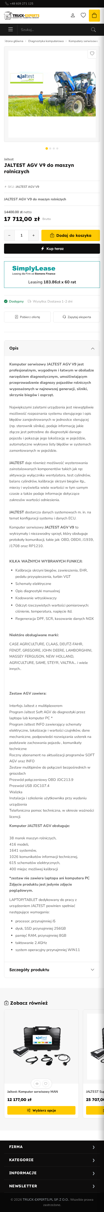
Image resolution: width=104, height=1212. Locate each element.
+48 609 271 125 (21, 3)
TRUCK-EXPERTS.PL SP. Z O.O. (46, 1199)
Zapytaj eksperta (79, 317)
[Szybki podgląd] (37, 1083)
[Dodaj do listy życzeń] (92, 54)
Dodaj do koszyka (73, 235)
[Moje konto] (73, 16)
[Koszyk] (94, 16)
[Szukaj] (93, 29)
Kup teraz (55, 248)
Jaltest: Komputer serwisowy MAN (32, 1092)
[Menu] (10, 30)
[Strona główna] (21, 15)
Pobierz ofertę (30, 317)
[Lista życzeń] (83, 16)
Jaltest (9, 159)
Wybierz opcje (44, 1110)
